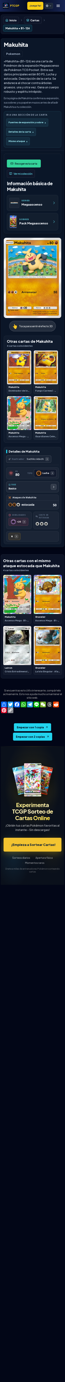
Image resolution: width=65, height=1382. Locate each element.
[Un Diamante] (14, 536)
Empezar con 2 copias (30, 736)
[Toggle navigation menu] (58, 6)
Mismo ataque (17, 141)
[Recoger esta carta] (24, 163)
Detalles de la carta (21, 131)
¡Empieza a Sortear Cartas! (33, 844)
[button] (48, 6)
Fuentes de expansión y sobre (27, 122)
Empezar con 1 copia (30, 727)
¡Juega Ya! (35, 5)
